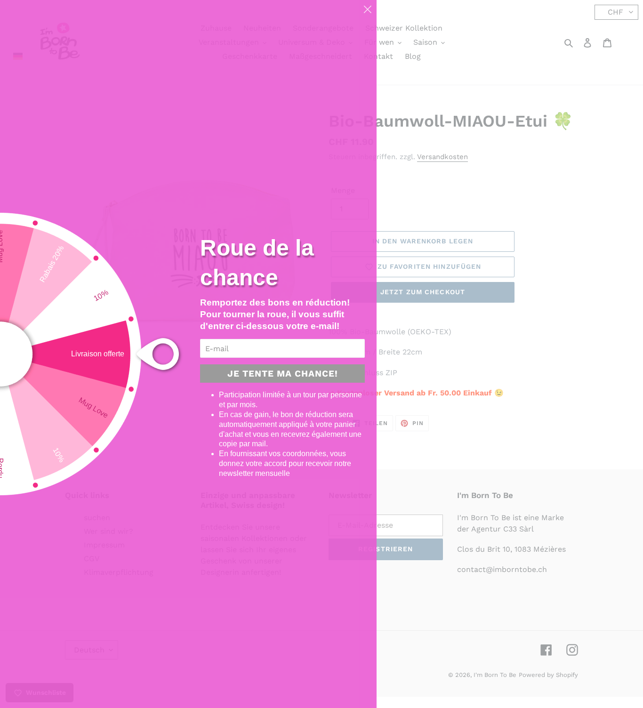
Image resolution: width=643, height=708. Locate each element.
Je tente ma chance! (282, 373)
